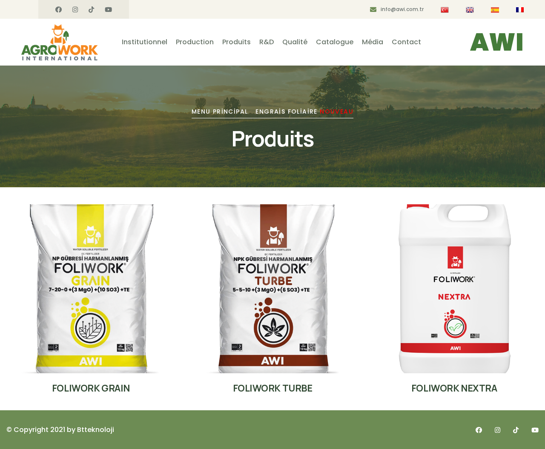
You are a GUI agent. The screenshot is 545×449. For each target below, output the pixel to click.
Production (195, 42)
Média (372, 42)
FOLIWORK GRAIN (91, 388)
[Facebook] (58, 10)
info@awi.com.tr (402, 9)
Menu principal (220, 111)
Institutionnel (144, 42)
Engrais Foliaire (304, 111)
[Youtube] (108, 10)
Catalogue (334, 42)
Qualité (294, 42)
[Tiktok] (91, 10)
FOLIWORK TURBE (273, 388)
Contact (406, 42)
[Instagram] (75, 10)
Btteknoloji (95, 430)
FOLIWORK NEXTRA (454, 388)
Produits (236, 42)
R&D (266, 42)
